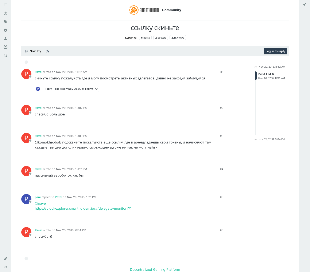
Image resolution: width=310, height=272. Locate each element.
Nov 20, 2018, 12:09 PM (72, 136)
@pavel (41, 203)
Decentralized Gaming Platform (155, 269)
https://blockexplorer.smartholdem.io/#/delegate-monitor (81, 208)
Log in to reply (275, 51)
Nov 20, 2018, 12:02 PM (72, 108)
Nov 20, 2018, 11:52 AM (71, 72)
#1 (221, 72)
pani (38, 197)
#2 (221, 108)
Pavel (38, 72)
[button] (5, 258)
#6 (221, 230)
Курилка (130, 37)
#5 (221, 197)
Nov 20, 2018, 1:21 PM (81, 197)
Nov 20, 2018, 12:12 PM (71, 169)
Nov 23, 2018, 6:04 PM (71, 230)
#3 (221, 136)
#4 (221, 169)
